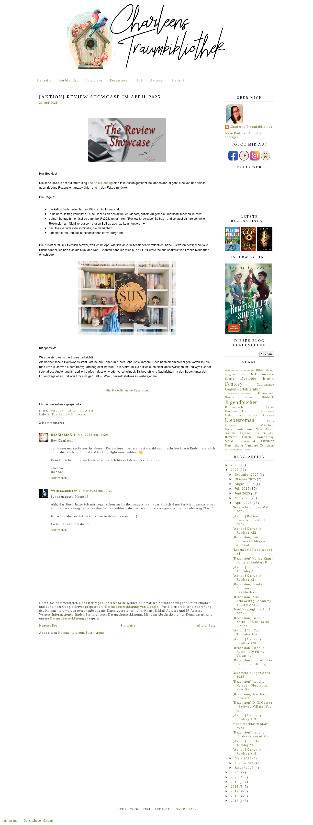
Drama (229, 378)
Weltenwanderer (64, 491)
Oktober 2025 (246, 479)
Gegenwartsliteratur (242, 389)
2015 (235, 800)
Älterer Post (206, 625)
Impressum (9, 820)
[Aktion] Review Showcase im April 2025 (249, 520)
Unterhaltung (234, 445)
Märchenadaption (238, 429)
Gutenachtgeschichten (238, 393)
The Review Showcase (69, 414)
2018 (235, 786)
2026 (235, 465)
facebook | (58, 410)
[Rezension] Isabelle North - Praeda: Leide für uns (251, 622)
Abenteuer (232, 370)
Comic (243, 374)
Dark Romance (262, 374)
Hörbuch (268, 397)
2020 (235, 777)
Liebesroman (240, 420)
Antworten (59, 478)
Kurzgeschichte (235, 411)
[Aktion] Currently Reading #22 (247, 530)
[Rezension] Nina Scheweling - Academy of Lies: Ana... (252, 601)
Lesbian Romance (261, 415)
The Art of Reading (100, 183)
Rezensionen (120, 80)
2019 (235, 782)
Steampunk (248, 441)
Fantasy (234, 384)
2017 (235, 791)
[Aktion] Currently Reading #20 (247, 641)
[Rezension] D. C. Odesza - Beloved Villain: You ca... (252, 706)
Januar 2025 (245, 767)
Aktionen (157, 80)
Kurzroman (267, 411)
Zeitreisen (267, 445)
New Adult (265, 429)
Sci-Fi (230, 441)
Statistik (178, 80)
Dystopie (248, 378)
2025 (235, 469)
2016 (235, 796)
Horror (230, 397)
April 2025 (244, 502)
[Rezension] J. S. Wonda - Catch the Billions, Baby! (252, 664)
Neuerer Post (49, 625)
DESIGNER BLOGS (183, 809)
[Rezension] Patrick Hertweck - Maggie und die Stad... (253, 541)
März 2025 (243, 758)
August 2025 (245, 484)
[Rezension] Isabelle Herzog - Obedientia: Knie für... (251, 685)
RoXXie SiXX (61, 434)
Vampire (251, 445)
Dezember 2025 (247, 474)
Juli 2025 (242, 488)
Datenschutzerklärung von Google (131, 606)
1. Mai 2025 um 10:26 (91, 434)
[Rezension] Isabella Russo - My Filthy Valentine (249, 651)
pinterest (86, 410)
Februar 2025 (245, 763)
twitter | (73, 410)
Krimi (270, 407)
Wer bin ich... (68, 80)
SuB (140, 80)
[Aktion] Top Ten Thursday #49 (246, 632)
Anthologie (247, 370)
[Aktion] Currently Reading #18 (247, 751)
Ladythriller (233, 415)
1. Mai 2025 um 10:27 (95, 491)
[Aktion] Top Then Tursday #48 (247, 743)
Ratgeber (268, 433)
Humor (248, 397)
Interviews (94, 80)
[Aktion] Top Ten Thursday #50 (246, 569)
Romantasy (265, 437)
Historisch (266, 393)
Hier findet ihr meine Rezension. (127, 390)
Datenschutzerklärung (67, 618)
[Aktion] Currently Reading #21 (247, 577)
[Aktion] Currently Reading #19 (247, 717)
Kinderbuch (234, 407)
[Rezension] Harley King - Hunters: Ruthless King (253, 560)
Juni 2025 (243, 493)
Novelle (230, 433)
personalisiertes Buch (238, 449)
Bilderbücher (265, 370)
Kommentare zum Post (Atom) (81, 632)
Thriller (267, 441)
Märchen (267, 425)
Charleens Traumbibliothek (251, 126)
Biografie (230, 374)
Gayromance (265, 384)
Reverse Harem (238, 437)
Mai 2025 (243, 498)
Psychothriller (249, 433)
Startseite (44, 80)
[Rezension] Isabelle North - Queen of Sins (251, 734)
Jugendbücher (241, 402)
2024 (235, 772)
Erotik (268, 378)
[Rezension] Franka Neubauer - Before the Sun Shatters (251, 588)
